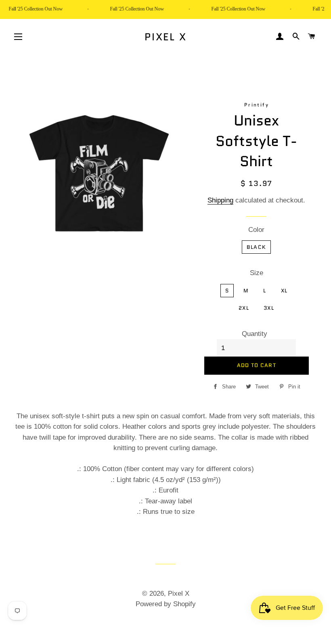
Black (256, 247)
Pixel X (166, 37)
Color (256, 230)
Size (256, 273)
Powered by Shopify (166, 604)
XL (284, 290)
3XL (269, 308)
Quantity (254, 334)
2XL (244, 308)
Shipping (220, 200)
